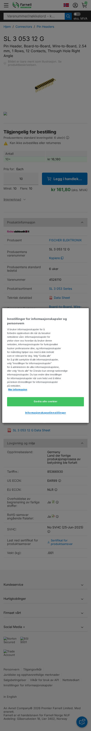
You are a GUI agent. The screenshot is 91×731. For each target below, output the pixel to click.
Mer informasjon (17, 389)
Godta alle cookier (45, 401)
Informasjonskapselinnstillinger (45, 413)
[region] (45, 365)
